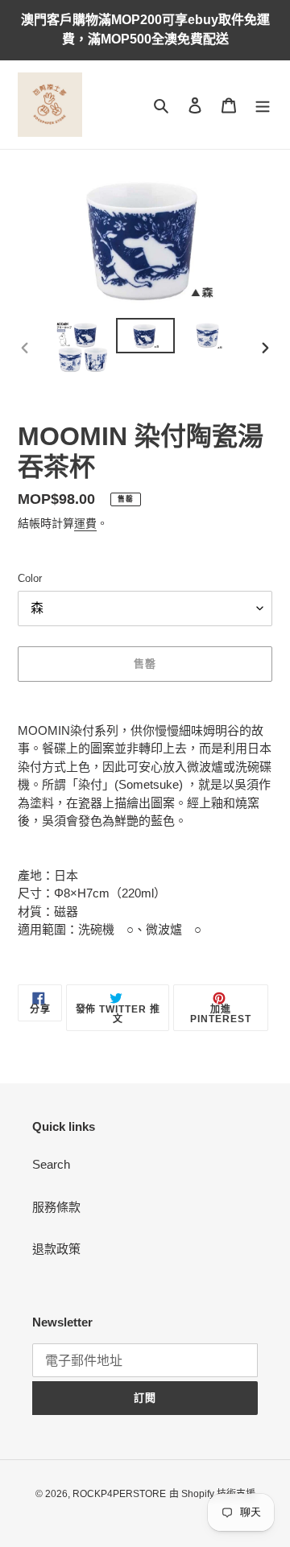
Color (30, 578)
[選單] (263, 105)
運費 (85, 523)
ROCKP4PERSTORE (119, 1494)
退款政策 (56, 1249)
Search (51, 1164)
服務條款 (56, 1207)
